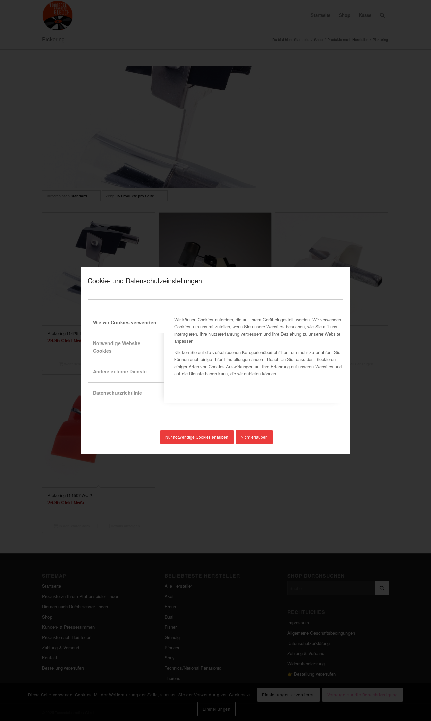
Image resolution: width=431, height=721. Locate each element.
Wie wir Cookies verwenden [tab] (124, 322)
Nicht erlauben (254, 437)
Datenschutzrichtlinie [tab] (117, 392)
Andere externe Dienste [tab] (120, 371)
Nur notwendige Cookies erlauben (196, 437)
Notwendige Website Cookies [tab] (116, 347)
